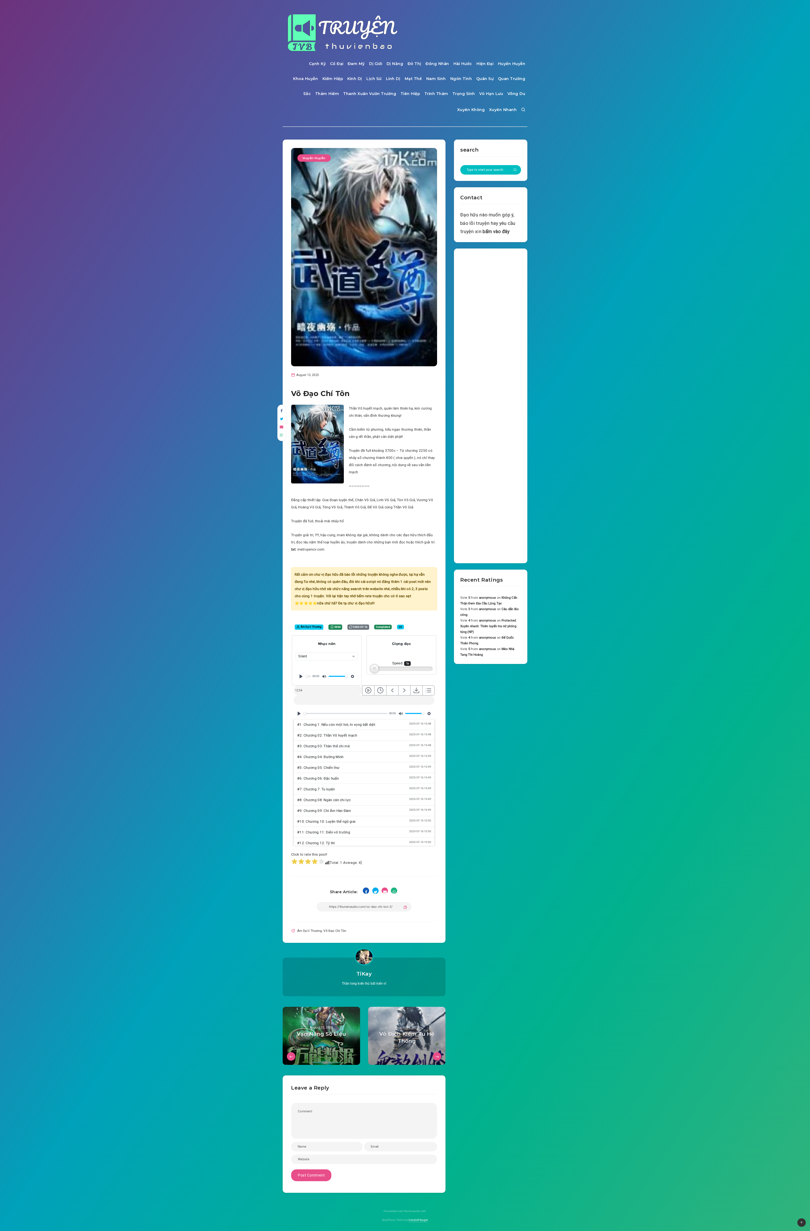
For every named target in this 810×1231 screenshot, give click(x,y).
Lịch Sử (374, 78)
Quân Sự (485, 78)
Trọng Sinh (463, 93)
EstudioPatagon (418, 1220)
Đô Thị (414, 63)
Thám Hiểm (327, 93)
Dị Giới (375, 63)
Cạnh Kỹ (317, 63)
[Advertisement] (490, 405)
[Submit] (515, 170)
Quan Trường (511, 78)
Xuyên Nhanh (503, 109)
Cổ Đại (336, 63)
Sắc (307, 93)
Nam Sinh (436, 78)
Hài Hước (462, 63)
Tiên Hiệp (410, 93)
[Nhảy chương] (368, 690)
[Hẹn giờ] (380, 690)
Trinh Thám (436, 93)
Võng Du (516, 93)
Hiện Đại (484, 63)
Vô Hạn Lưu (491, 93)
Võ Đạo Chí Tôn (334, 931)
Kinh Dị (354, 78)
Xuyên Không (471, 109)
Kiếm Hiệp (332, 78)
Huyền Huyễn (511, 63)
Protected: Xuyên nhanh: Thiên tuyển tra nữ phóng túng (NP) (488, 626)
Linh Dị (393, 78)
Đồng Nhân (437, 63)
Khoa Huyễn (305, 78)
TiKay (364, 974)
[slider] (308, 676)
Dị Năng (394, 63)
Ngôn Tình (461, 78)
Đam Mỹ (356, 63)
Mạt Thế (413, 78)
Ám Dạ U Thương (309, 931)
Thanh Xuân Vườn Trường (369, 93)
